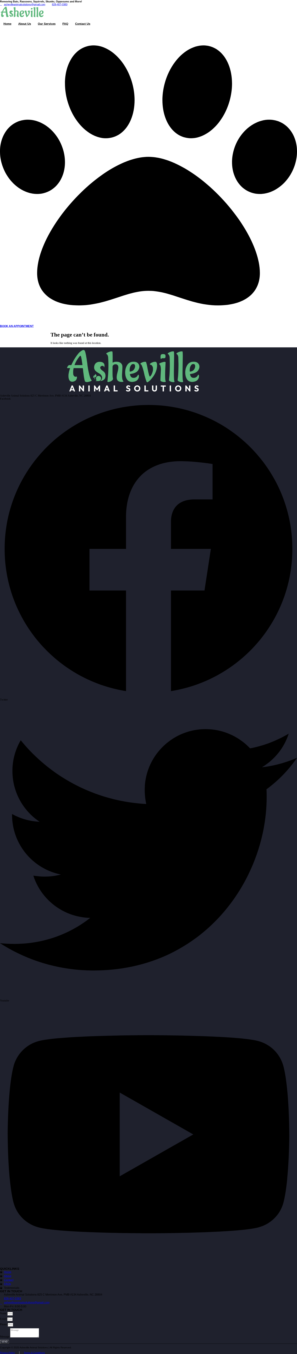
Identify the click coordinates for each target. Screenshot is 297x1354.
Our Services (47, 23)
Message (5, 1336)
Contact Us (82, 23)
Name (3, 1313)
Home (7, 23)
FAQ (65, 23)
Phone (4, 1324)
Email (3, 1318)
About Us (24, 23)
